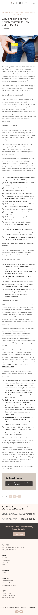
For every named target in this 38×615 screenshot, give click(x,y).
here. (28, 452)
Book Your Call (19, 534)
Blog (3, 564)
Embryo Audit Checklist (9, 550)
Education (10, 12)
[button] (3, 3)
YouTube (5, 562)
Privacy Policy (6, 593)
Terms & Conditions (8, 595)
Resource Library (7, 581)
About (4, 573)
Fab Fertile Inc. (14, 607)
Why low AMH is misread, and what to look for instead (19, 483)
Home (4, 12)
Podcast (5, 558)
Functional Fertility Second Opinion (13, 547)
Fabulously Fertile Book (9, 583)
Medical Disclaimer (8, 598)
